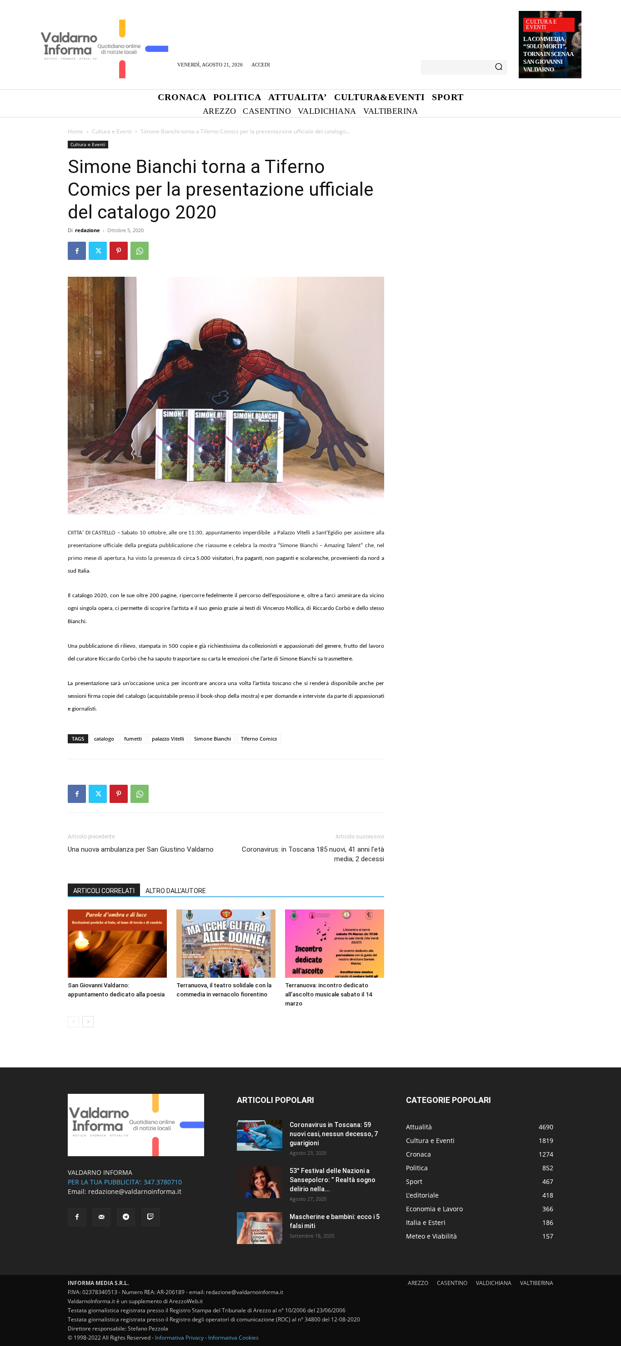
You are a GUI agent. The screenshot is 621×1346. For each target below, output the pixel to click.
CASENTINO (452, 1283)
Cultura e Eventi (541, 24)
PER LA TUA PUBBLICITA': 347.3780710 (125, 1182)
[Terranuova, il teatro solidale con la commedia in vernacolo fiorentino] (225, 943)
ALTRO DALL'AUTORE (175, 890)
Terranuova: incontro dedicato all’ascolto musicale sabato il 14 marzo (328, 994)
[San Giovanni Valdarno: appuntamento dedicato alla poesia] (117, 943)
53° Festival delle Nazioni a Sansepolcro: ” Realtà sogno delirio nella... (333, 1180)
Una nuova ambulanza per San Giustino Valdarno (141, 849)
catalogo (104, 738)
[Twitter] (98, 251)
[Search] (498, 67)
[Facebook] (77, 251)
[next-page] (88, 1021)
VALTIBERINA (536, 1283)
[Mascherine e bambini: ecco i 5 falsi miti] (259, 1228)
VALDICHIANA (493, 1283)
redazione (87, 230)
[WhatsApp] (139, 251)
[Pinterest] (119, 251)
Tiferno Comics (259, 738)
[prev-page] (73, 1021)
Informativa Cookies (233, 1337)
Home (75, 131)
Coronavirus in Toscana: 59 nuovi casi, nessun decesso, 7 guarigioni (334, 1134)
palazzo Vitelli (168, 738)
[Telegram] (126, 1217)
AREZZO (418, 1283)
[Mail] (101, 1217)
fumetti (133, 738)
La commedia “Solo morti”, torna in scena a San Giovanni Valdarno (548, 54)
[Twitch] (150, 1217)
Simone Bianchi (212, 738)
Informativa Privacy (179, 1337)
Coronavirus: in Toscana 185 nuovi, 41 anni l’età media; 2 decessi (313, 854)
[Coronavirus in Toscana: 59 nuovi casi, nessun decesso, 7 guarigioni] (259, 1135)
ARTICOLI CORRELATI (104, 890)
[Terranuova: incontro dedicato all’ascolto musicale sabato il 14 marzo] (334, 943)
